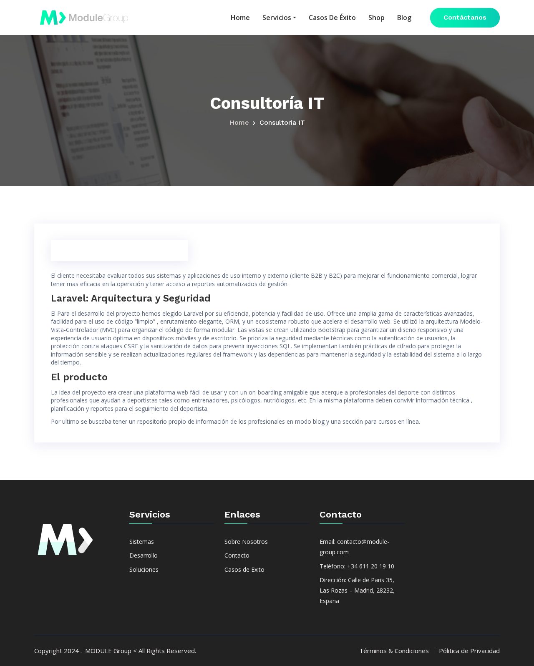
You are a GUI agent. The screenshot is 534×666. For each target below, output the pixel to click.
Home (240, 17)
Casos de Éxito (332, 17)
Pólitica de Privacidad (469, 650)
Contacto (236, 555)
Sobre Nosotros (246, 541)
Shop (376, 17)
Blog (404, 17)
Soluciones (144, 569)
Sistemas (141, 541)
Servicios (276, 17)
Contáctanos (464, 17)
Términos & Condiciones (394, 650)
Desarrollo (143, 555)
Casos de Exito (244, 569)
